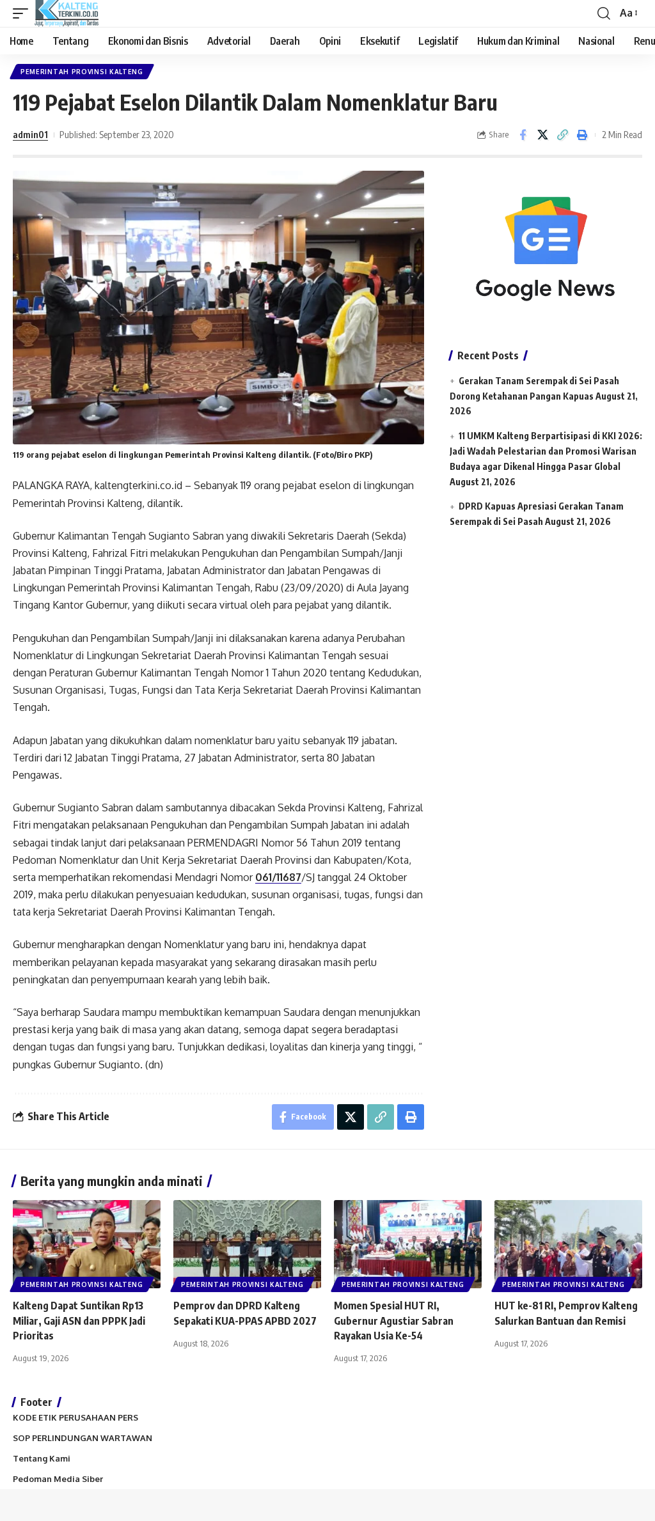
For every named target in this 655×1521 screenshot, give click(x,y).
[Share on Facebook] (523, 135)
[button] (24, 13)
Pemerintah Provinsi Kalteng (81, 71)
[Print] (582, 135)
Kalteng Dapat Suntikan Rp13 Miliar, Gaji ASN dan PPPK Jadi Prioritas (79, 1320)
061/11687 (278, 877)
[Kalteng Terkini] (67, 13)
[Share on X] (542, 135)
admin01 (30, 134)
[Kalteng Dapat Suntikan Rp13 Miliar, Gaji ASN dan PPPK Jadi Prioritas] (87, 1244)
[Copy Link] (562, 135)
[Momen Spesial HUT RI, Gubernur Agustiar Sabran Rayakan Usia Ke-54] (408, 1244)
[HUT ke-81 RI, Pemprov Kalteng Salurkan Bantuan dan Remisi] (568, 1244)
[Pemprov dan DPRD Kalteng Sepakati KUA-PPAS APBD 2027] (247, 1244)
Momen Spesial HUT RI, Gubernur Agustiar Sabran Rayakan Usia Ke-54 (394, 1320)
